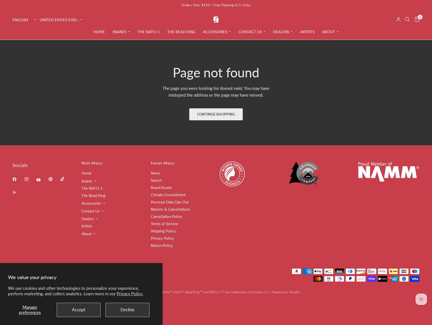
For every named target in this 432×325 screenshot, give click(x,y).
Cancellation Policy (166, 216)
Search (156, 180)
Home (99, 31)
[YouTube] (42, 179)
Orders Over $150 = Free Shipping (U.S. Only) (216, 5)
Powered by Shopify (286, 292)
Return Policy (162, 245)
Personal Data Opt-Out (169, 202)
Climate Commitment (168, 194)
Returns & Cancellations (170, 209)
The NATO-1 (149, 31)
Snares (119, 31)
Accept (78, 309)
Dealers (281, 31)
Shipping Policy (163, 231)
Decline (127, 309)
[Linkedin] (18, 192)
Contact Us (250, 31)
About (328, 31)
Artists (307, 31)
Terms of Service (164, 223)
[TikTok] (66, 178)
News (155, 173)
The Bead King (181, 31)
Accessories (215, 31)
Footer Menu (162, 163)
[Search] (407, 19)
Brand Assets (161, 187)
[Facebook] (18, 179)
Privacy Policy (162, 238)
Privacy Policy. (130, 293)
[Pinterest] (54, 179)
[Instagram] (30, 179)
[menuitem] (99, 31)
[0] (416, 19)
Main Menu (92, 163)
